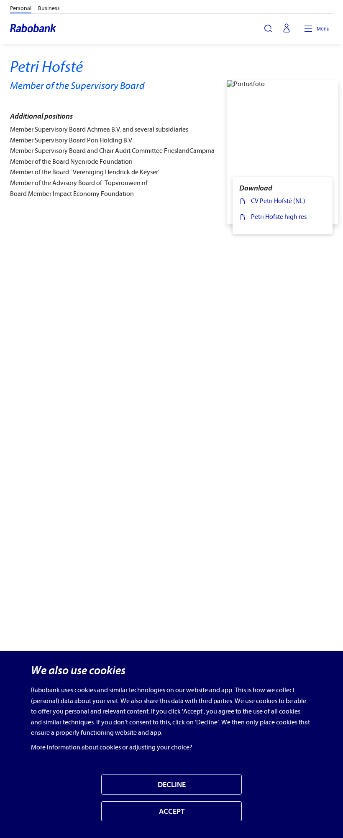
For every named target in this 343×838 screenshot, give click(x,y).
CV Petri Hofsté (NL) (278, 201)
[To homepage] (33, 28)
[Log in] (286, 29)
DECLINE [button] (172, 784)
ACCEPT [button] (171, 811)
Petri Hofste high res (279, 217)
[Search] (268, 28)
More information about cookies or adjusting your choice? (111, 747)
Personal (20, 8)
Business (49, 8)
